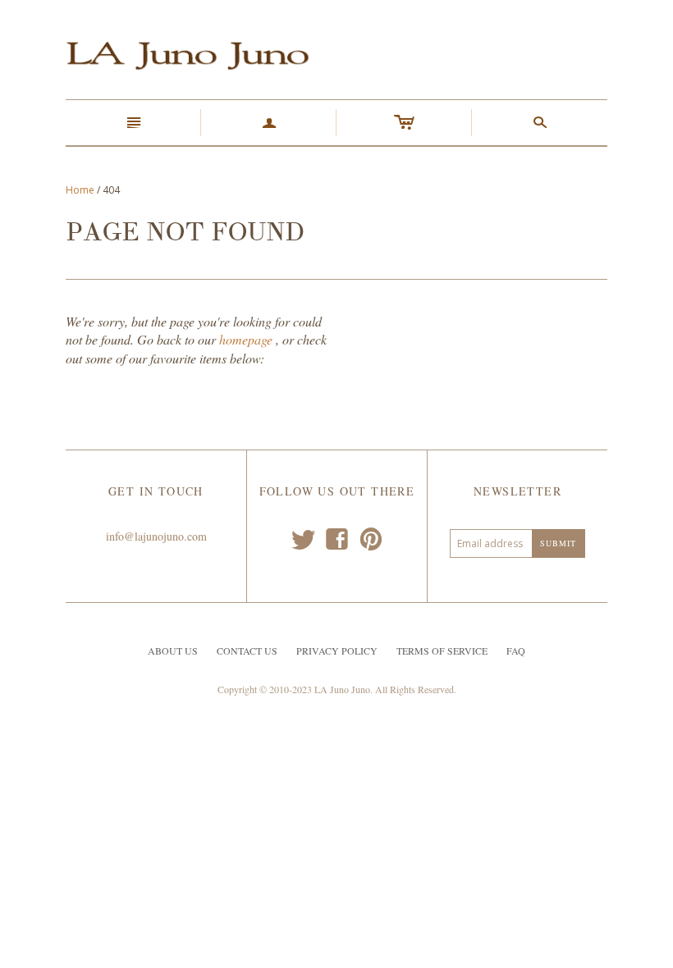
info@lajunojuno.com (156, 536)
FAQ (515, 650)
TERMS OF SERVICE (442, 650)
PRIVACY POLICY (337, 650)
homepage (245, 339)
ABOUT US (173, 650)
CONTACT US (247, 650)
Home (80, 190)
